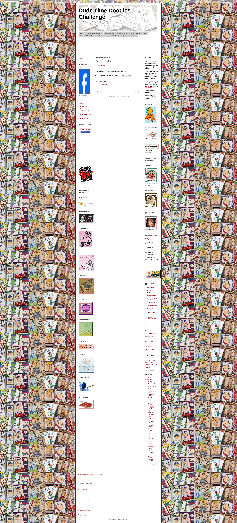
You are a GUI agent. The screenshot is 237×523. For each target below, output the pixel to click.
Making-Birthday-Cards (151, 341)
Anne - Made (150, 287)
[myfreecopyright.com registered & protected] (89, 474)
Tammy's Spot (151, 309)
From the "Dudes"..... (151, 399)
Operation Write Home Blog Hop (150, 441)
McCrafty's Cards (151, 302)
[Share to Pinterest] (130, 76)
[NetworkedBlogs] (85, 129)
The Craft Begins (149, 370)
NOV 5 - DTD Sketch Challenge (151, 459)
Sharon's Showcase (152, 305)
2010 (148, 382)
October (150, 465)
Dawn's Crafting (151, 295)
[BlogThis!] (125, 76)
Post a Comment (102, 84)
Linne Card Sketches (150, 333)
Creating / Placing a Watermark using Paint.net (124, 35)
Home (81, 33)
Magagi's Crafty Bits (152, 299)
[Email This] (123, 76)
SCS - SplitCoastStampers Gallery (84, 110)
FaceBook (81, 103)
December (151, 384)
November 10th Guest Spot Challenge (151, 450)
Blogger (126, 519)
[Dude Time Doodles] (84, 93)
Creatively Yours (149, 336)
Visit (82, 489)
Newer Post (100, 92)
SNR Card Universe (84, 106)
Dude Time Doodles (83, 67)
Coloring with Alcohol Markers (87, 35)
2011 (148, 379)
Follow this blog (85, 131)
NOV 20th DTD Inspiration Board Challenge (151, 406)
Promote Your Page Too (84, 95)
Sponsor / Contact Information (94, 33)
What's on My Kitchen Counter (151, 317)
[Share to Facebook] (128, 76)
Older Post (137, 92)
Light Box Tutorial (109, 33)
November (151, 386)
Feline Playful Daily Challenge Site (150, 361)
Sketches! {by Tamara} (151, 338)
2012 (148, 377)
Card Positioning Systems (149, 350)
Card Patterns (148, 346)
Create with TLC (149, 367)
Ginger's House (149, 358)
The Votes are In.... (151, 425)
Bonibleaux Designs (150, 291)
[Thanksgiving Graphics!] (102, 65)
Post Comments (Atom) (122, 96)
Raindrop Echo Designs (151, 364)
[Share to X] (126, 76)
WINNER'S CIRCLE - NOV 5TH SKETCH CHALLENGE (151, 418)
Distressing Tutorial (122, 33)
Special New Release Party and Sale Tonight (151, 432)
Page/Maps (148, 344)
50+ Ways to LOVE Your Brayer (138, 33)
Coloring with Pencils (104, 35)
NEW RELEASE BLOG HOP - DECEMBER (151, 392)
